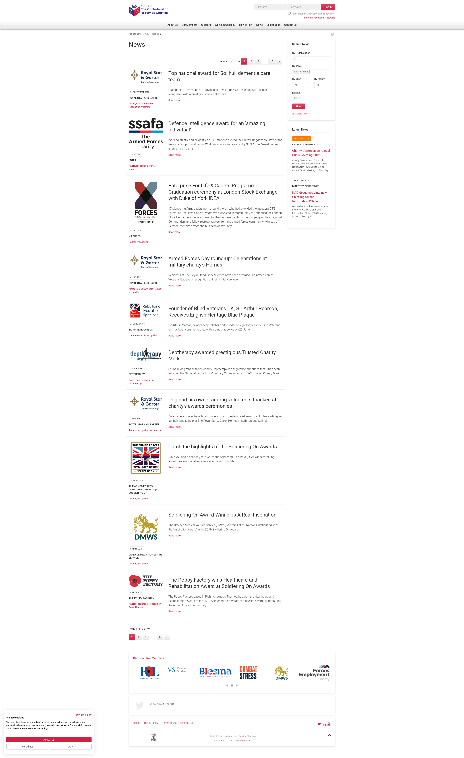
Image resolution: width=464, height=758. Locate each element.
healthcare (143, 603)
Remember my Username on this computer (313, 13)
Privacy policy (84, 714)
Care (138, 103)
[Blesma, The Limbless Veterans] (215, 673)
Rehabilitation (136, 607)
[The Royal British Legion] (149, 673)
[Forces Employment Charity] (314, 673)
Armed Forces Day (138, 289)
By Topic (297, 66)
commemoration (137, 335)
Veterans (145, 107)
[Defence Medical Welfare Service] (281, 673)
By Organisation (301, 53)
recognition (134, 107)
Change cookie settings (238, 740)
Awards (132, 430)
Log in (328, 6)
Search (296, 92)
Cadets (132, 242)
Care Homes (154, 289)
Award (132, 103)
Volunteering (135, 383)
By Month (319, 78)
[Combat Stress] (248, 673)
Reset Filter (301, 114)
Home (145, 34)
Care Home (148, 103)
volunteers (155, 430)
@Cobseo (157, 704)
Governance (135, 380)
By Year (296, 78)
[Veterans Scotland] (182, 673)
